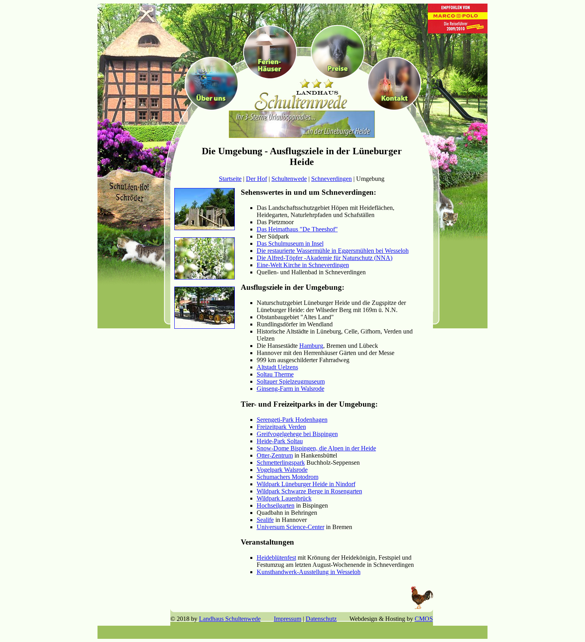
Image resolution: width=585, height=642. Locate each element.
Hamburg (311, 345)
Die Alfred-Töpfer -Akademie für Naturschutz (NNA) (324, 257)
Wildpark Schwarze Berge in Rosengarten (309, 491)
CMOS (424, 618)
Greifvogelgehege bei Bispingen (297, 434)
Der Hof (256, 178)
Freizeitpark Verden (281, 426)
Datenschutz (321, 618)
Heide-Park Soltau (280, 441)
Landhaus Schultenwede (230, 618)
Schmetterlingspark (281, 462)
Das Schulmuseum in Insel (290, 243)
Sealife (265, 519)
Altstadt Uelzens (277, 367)
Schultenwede (289, 178)
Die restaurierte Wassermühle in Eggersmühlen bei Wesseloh (333, 250)
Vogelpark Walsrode (282, 469)
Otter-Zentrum (275, 455)
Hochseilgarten (275, 505)
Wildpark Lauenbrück (284, 498)
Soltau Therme (275, 374)
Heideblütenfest (276, 557)
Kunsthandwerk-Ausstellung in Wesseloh (309, 571)
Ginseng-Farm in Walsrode (290, 388)
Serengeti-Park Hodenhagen (292, 419)
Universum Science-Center (290, 527)
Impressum (287, 618)
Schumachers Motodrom (287, 476)
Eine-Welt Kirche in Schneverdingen (303, 265)
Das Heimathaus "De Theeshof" (297, 229)
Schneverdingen (331, 178)
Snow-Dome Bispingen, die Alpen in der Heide (316, 448)
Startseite (230, 178)
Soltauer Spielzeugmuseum (291, 381)
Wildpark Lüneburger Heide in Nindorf (306, 484)
